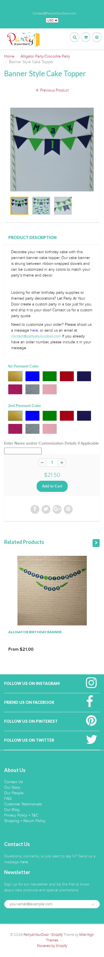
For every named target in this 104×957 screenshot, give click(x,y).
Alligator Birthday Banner (35, 632)
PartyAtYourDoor (36, 935)
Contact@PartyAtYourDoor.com (54, 13)
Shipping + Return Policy (24, 820)
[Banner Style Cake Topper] (52, 149)
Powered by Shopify (52, 946)
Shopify (57, 935)
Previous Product (54, 90)
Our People (14, 793)
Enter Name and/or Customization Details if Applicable (51, 443)
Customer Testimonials (23, 804)
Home (9, 56)
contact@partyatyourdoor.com (36, 336)
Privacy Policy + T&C (21, 815)
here (34, 330)
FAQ (8, 798)
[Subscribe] (93, 904)
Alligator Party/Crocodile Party (45, 56)
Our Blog (11, 809)
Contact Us (13, 782)
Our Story (12, 787)
